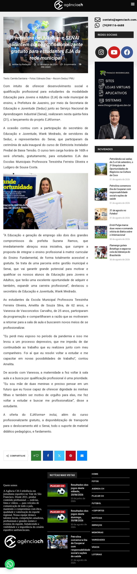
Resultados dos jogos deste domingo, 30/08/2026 (79, 516)
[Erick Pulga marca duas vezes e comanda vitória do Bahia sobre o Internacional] (101, 232)
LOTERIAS (97, 554)
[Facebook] (127, 52)
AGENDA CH (98, 488)
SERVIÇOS (97, 525)
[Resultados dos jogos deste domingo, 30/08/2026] (57, 516)
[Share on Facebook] (48, 456)
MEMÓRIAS (97, 532)
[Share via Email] (82, 456)
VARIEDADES (98, 540)
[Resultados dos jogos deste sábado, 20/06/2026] (57, 490)
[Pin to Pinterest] (71, 456)
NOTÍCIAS (97, 518)
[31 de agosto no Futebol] (101, 214)
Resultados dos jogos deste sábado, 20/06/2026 (79, 490)
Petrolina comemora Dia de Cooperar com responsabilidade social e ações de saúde (120, 192)
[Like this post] (37, 456)
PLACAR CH (98, 496)
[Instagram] (101, 52)
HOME (95, 474)
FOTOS (95, 481)
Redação (26, 64)
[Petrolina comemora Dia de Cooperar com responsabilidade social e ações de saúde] (101, 194)
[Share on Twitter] (59, 456)
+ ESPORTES (98, 510)
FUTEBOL (96, 503)
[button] (10, 564)
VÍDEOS (95, 547)
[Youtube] (114, 52)
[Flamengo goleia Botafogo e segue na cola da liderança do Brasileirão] (101, 252)
